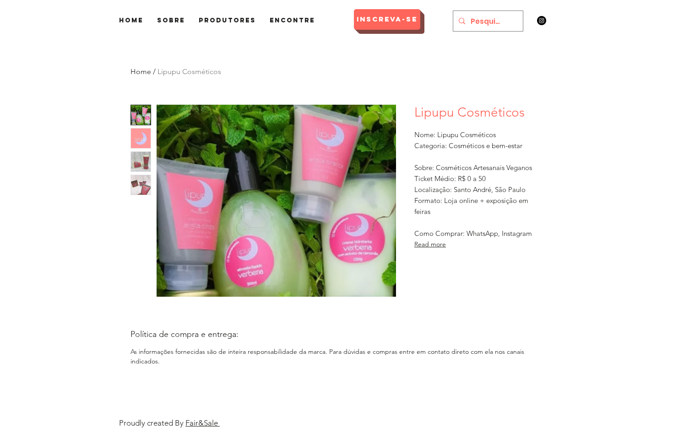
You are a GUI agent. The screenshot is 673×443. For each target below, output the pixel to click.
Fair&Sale (202, 422)
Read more (430, 244)
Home (140, 71)
